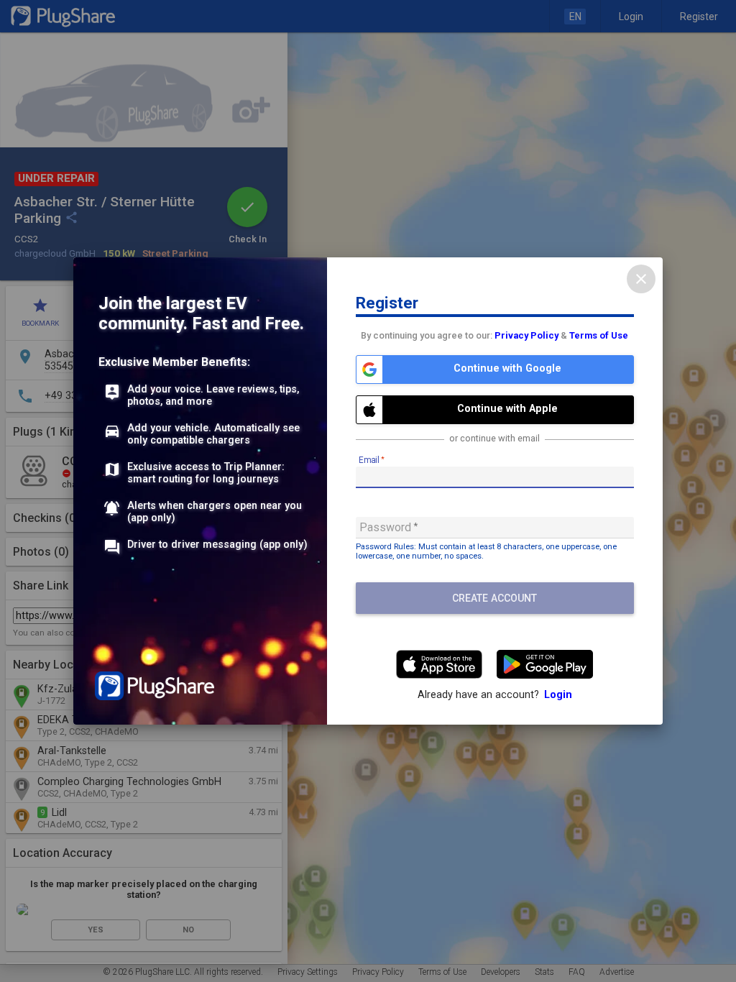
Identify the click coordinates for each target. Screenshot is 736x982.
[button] (495, 369)
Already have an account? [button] (495, 695)
